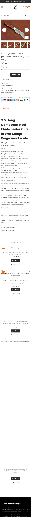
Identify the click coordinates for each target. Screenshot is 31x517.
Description (6, 108)
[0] (24, 7)
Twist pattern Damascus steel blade (16, 90)
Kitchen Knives (9, 85)
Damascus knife (7, 88)
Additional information (9, 113)
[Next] (27, 30)
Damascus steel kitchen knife (19, 88)
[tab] (15, 108)
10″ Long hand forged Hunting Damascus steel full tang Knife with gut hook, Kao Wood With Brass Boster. (15, 471)
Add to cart (15, 75)
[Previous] (4, 30)
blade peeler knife (15, 129)
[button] (6, 79)
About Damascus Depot (11, 503)
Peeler (6, 90)
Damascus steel (9, 143)
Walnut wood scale (9, 92)
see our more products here (7, 230)
